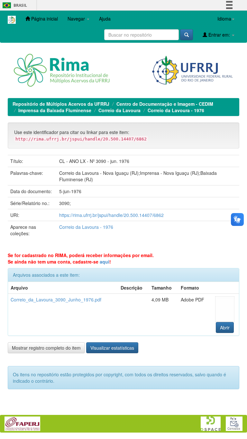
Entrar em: (219, 34)
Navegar (77, 18)
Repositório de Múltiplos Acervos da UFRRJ (61, 104)
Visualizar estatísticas (112, 348)
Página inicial (44, 18)
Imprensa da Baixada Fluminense (54, 110)
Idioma (224, 18)
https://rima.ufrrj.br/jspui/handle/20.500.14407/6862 (111, 215)
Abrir (225, 327)
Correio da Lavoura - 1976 (176, 110)
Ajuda (105, 18)
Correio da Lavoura (119, 110)
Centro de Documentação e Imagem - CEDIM (164, 104)
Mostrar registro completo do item (46, 348)
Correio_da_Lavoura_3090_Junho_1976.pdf (56, 299)
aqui (104, 261)
